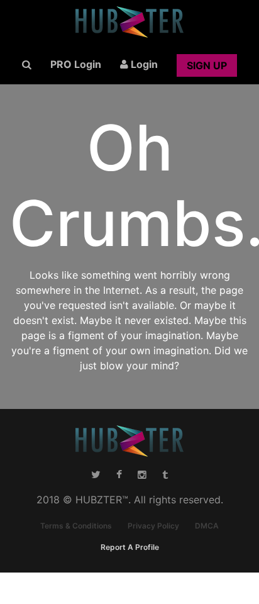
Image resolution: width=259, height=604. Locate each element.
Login (143, 64)
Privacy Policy (153, 525)
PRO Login (75, 64)
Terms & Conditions (76, 525)
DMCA (207, 525)
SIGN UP (207, 65)
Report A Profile (130, 547)
